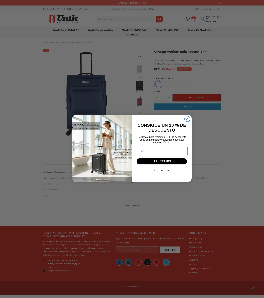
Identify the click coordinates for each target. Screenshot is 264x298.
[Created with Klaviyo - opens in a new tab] (132, 182)
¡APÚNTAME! (161, 161)
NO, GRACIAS (162, 170)
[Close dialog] (187, 119)
